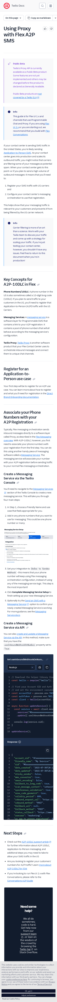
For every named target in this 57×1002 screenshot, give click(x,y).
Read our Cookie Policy (11, 999)
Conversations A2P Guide (20, 880)
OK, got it (28, 991)
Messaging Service (30, 455)
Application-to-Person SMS (17, 152)
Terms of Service (44, 984)
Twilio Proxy (23, 342)
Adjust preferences (28, 995)
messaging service (36, 317)
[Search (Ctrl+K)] (42, 6)
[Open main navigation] (50, 6)
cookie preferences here (16, 979)
